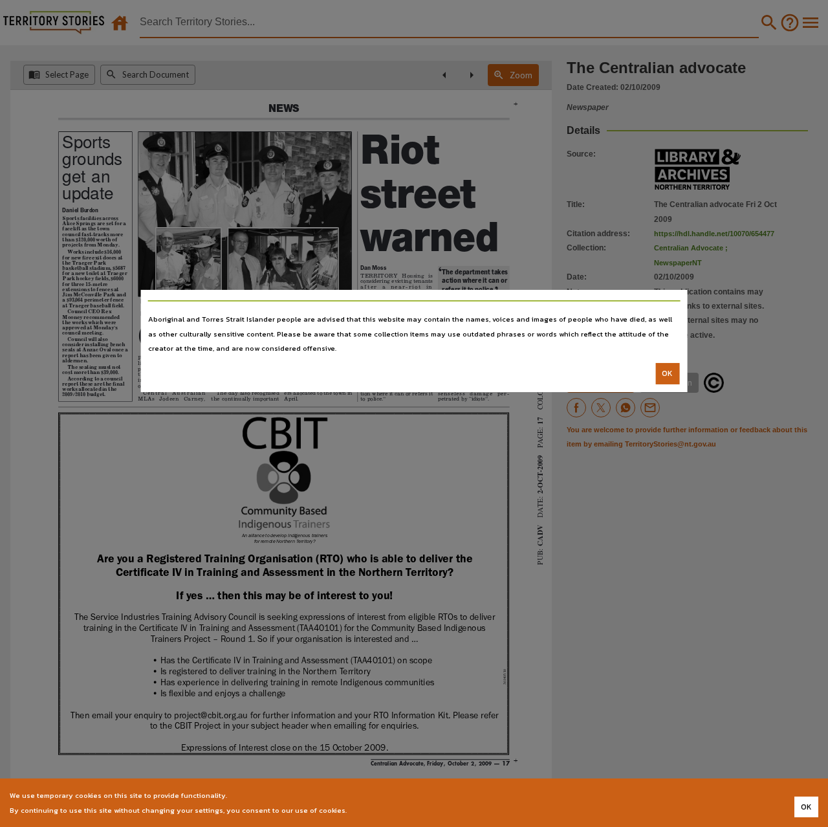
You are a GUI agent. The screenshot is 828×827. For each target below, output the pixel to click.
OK (667, 373)
